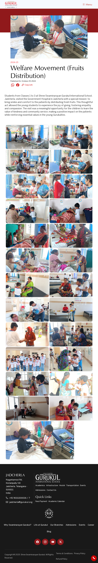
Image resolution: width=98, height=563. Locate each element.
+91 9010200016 (17, 498)
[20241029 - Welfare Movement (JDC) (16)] (27, 310)
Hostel (62, 485)
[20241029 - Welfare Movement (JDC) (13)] (71, 260)
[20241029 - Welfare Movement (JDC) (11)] (71, 236)
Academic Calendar (56, 501)
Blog (49, 532)
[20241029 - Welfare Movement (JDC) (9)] (71, 211)
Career (91, 525)
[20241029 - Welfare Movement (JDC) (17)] (71, 310)
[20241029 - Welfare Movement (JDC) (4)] (71, 162)
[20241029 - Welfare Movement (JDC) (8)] (27, 211)
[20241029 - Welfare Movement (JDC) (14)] (27, 285)
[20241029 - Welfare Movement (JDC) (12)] (27, 260)
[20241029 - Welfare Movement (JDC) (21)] (71, 359)
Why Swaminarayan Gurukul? (17, 525)
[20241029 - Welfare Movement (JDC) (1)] (27, 137)
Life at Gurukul (41, 525)
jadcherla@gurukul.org (20, 502)
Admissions (40, 490)
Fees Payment (41, 501)
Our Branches (56, 525)
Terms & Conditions (64, 553)
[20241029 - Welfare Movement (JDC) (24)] (27, 408)
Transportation (72, 485)
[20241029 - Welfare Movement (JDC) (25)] (71, 408)
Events (83, 485)
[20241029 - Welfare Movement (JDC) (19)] (71, 334)
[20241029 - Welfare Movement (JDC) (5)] (27, 186)
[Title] (40, 440)
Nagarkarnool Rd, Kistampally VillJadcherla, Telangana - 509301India (16, 486)
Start (15, 121)
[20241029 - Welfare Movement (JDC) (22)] (27, 384)
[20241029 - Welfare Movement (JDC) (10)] (27, 236)
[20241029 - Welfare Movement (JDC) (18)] (27, 334)
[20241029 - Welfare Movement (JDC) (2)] (71, 137)
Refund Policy (61, 559)
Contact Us (51, 490)
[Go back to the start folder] (8, 121)
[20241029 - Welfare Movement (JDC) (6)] (71, 186)
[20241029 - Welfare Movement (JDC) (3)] (27, 162)
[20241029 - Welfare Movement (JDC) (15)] (71, 285)
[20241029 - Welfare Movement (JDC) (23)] (71, 384)
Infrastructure (52, 485)
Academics (40, 485)
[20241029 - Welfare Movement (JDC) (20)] (27, 359)
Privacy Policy (79, 553)
